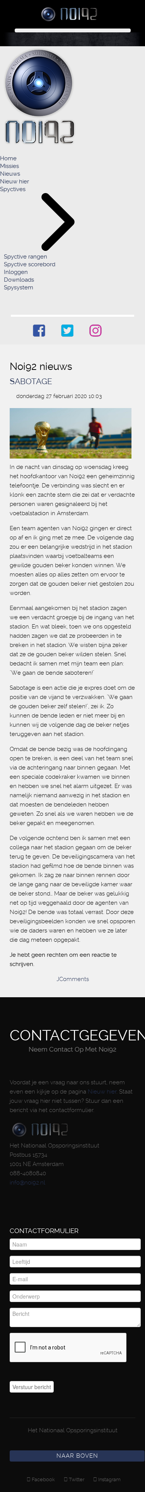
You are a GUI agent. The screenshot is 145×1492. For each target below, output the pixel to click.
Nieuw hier (14, 181)
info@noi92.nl (27, 1182)
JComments (72, 979)
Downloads (19, 279)
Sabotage (31, 381)
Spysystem (18, 287)
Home (8, 158)
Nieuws (10, 173)
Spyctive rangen (25, 256)
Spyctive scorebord (29, 264)
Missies (9, 166)
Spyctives (13, 189)
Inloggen (16, 272)
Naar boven (77, 1455)
